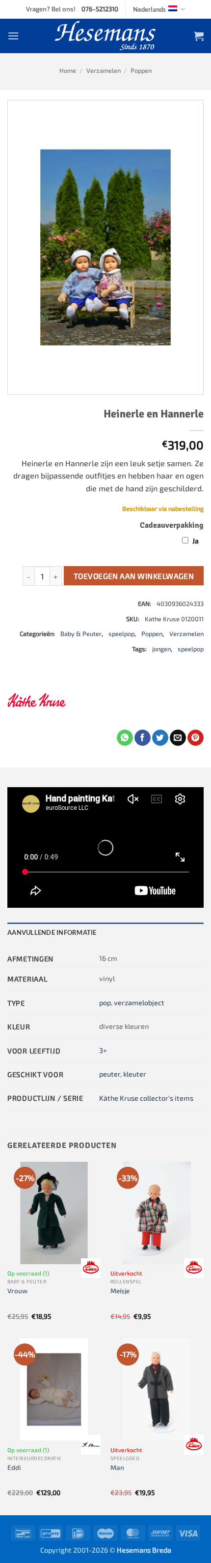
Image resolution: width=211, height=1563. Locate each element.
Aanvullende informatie (52, 932)
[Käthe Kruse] (36, 700)
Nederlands (149, 9)
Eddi (14, 1467)
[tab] (105, 932)
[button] (13, 36)
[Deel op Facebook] (142, 738)
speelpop (121, 634)
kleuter (134, 1074)
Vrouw (17, 1290)
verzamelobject (139, 1002)
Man (117, 1467)
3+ (103, 1050)
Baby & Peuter (81, 634)
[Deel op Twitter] (160, 738)
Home (67, 70)
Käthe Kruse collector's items (146, 1098)
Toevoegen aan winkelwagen (134, 575)
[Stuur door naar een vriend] (178, 738)
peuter (109, 1074)
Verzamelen (103, 70)
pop (105, 1002)
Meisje (120, 1290)
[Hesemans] (106, 36)
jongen (161, 649)
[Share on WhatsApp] (125, 738)
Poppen (141, 70)
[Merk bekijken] (91, 1268)
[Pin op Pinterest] (195, 738)
